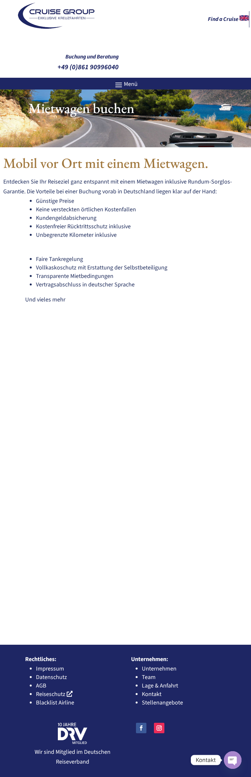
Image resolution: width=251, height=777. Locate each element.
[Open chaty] (233, 760)
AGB (41, 686)
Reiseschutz (50, 694)
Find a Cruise (223, 19)
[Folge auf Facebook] (141, 728)
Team (149, 677)
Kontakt (151, 694)
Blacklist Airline (55, 703)
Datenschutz (51, 677)
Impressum (50, 669)
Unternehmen (159, 669)
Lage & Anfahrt (160, 686)
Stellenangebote (162, 703)
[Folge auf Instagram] (159, 728)
